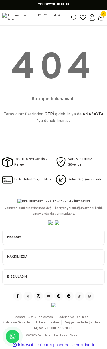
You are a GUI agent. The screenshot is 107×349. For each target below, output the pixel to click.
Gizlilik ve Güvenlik (16, 323)
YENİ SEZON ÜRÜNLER (53, 5)
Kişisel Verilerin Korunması (53, 328)
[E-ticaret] (53, 345)
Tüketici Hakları (47, 323)
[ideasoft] (23, 345)
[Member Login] (92, 17)
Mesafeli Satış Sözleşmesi (34, 317)
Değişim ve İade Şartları (82, 323)
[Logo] (34, 17)
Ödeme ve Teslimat (73, 317)
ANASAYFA (92, 114)
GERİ (49, 114)
